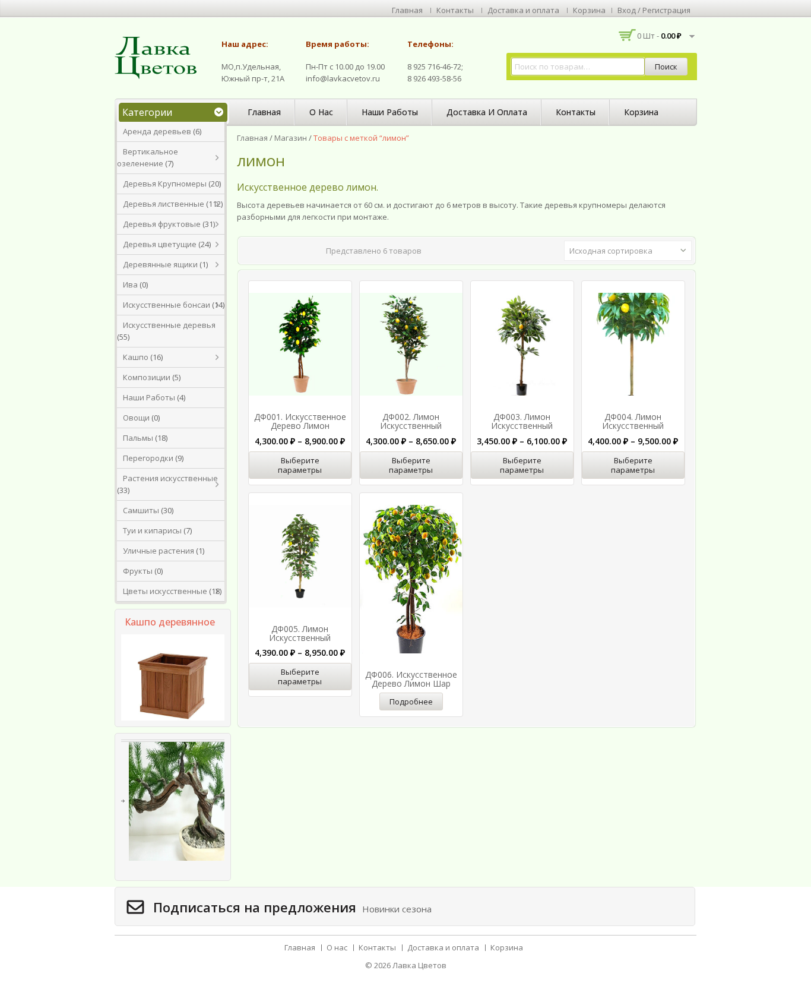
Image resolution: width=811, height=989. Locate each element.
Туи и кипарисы (152, 530)
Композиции (146, 377)
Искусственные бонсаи (166, 304)
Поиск (666, 66)
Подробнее (411, 701)
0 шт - (659, 35)
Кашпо (135, 357)
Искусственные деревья (169, 325)
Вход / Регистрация (653, 10)
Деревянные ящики (160, 264)
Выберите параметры (300, 465)
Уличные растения (158, 550)
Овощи (136, 417)
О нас (321, 112)
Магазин (290, 137)
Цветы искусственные (165, 591)
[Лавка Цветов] (159, 57)
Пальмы (138, 437)
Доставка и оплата (523, 10)
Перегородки (148, 458)
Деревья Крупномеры (165, 183)
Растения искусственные (170, 478)
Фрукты (138, 570)
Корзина (589, 10)
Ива (130, 284)
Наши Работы (149, 397)
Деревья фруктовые (162, 224)
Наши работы (390, 112)
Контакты (455, 10)
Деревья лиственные (163, 203)
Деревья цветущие (160, 244)
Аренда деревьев (157, 131)
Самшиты (141, 510)
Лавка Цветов (419, 965)
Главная (407, 10)
